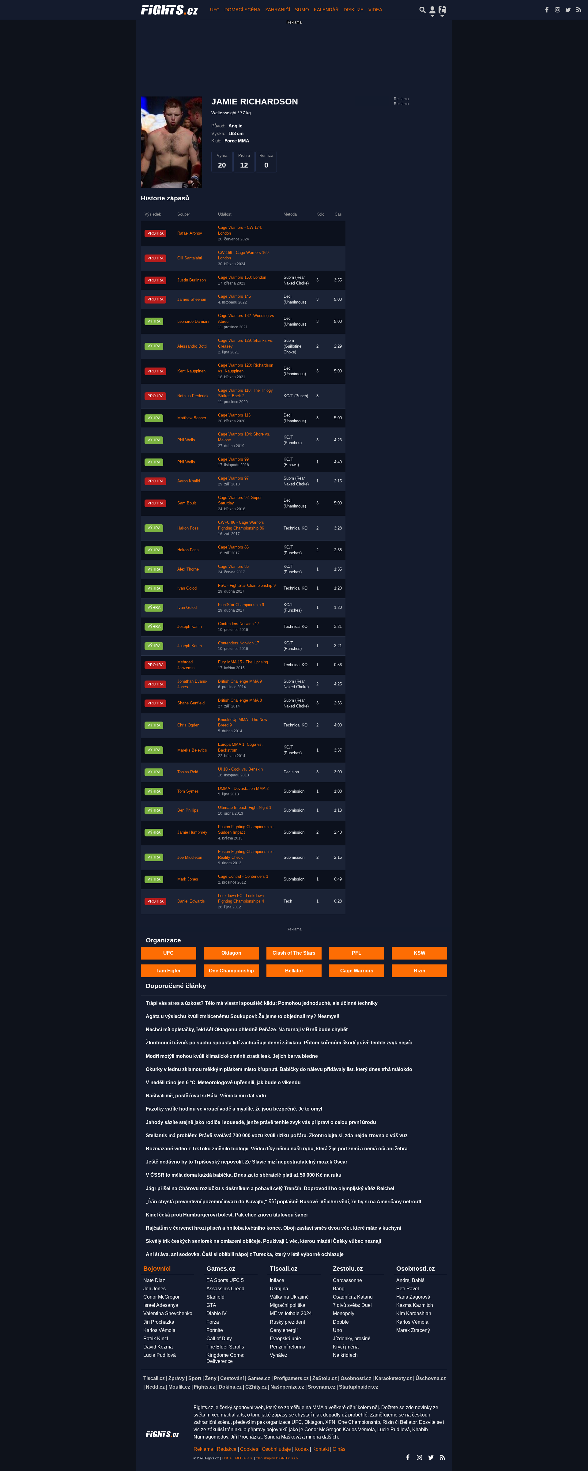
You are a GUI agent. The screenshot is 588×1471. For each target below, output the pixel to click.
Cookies (249, 1449)
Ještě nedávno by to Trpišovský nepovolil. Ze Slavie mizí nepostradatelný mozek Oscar (246, 1161)
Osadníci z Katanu (353, 1296)
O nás (339, 1449)
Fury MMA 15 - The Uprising (243, 662)
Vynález (278, 1355)
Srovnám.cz (321, 1387)
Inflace (277, 1280)
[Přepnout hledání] (423, 9)
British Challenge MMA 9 (240, 681)
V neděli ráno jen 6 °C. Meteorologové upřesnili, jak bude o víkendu (223, 1082)
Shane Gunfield (191, 703)
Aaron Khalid (188, 481)
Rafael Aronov (189, 233)
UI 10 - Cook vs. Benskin (240, 769)
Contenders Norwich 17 (238, 624)
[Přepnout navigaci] (432, 9)
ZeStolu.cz (324, 1378)
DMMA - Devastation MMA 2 (243, 788)
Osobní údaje (276, 1449)
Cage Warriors (356, 970)
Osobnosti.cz (356, 1378)
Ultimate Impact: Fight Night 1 (244, 807)
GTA (211, 1305)
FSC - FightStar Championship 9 (247, 585)
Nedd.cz (155, 1387)
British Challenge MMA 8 (240, 700)
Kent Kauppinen (191, 371)
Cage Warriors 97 (233, 478)
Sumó (302, 9)
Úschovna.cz (431, 1378)
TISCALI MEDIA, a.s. (237, 1458)
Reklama (203, 1449)
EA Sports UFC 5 (225, 1280)
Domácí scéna (242, 9)
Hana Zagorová (413, 1296)
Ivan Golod (187, 588)
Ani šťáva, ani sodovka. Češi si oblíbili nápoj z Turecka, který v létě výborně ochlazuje (245, 1254)
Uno (337, 1330)
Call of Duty (219, 1338)
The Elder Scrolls (225, 1346)
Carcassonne (347, 1280)
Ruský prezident (287, 1322)
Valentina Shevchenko (167, 1313)
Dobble (341, 1322)
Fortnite (214, 1330)
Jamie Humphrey (192, 832)
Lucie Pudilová (159, 1355)
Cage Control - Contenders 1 (243, 876)
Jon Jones (154, 1288)
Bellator (294, 970)
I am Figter (168, 970)
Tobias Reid (187, 772)
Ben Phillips (187, 810)
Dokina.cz (230, 1387)
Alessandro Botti (192, 346)
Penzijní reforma (287, 1346)
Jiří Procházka (158, 1322)
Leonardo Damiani (193, 321)
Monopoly (343, 1313)
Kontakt (321, 1449)
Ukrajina (279, 1288)
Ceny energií (284, 1330)
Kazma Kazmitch (414, 1305)
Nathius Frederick (193, 396)
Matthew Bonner (191, 418)
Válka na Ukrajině (289, 1296)
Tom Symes (188, 791)
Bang (339, 1288)
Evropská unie (285, 1338)
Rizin (419, 970)
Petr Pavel (407, 1288)
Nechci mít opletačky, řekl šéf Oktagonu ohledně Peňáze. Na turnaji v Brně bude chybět (247, 1029)
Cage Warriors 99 (233, 459)
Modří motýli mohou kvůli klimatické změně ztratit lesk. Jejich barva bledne (232, 1056)
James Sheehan (191, 299)
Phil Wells (186, 440)
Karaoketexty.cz (393, 1378)
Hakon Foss (188, 528)
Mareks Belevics (192, 750)
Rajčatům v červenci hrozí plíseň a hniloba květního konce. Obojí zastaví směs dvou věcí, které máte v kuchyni (273, 1228)
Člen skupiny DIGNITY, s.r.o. (277, 1458)
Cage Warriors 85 (233, 566)
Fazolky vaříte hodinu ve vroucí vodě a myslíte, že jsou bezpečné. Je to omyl (234, 1108)
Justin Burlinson (191, 280)
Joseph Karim (189, 626)
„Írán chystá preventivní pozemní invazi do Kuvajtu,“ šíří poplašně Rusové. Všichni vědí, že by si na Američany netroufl (283, 1201)
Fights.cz (204, 1387)
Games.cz (258, 1378)
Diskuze (354, 9)
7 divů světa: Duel (352, 1305)
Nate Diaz (154, 1280)
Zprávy (176, 1378)
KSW (419, 953)
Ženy (211, 1378)
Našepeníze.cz (287, 1387)
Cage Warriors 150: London (242, 277)
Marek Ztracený (413, 1330)
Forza (212, 1322)
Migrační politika (287, 1305)
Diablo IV (216, 1313)
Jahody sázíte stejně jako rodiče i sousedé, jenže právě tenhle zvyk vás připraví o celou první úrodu (261, 1122)
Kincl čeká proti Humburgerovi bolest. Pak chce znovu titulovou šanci (226, 1214)
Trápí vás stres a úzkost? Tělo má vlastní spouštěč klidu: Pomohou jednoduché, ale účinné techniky (262, 1003)
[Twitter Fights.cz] (568, 9)
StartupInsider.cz (358, 1387)
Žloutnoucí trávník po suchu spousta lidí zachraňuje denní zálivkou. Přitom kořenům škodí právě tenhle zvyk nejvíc (279, 1042)
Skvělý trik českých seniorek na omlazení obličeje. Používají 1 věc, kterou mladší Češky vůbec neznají (263, 1241)
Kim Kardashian (413, 1313)
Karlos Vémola (159, 1330)
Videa (375, 9)
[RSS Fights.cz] (578, 9)
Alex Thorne (188, 569)
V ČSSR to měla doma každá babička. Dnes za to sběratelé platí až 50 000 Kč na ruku (243, 1175)
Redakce (226, 1449)
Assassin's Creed (225, 1288)
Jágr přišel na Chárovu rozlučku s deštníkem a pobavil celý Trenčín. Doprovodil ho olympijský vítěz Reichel (270, 1188)
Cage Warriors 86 (233, 547)
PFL (356, 953)
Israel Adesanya (160, 1305)
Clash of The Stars (294, 953)
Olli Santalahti (189, 258)
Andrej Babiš (410, 1280)
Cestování (232, 1378)
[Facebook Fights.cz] (546, 9)
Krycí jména (346, 1346)
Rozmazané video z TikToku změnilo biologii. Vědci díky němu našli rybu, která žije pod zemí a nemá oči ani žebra (277, 1148)
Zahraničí (277, 9)
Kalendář (326, 9)
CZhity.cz (256, 1387)
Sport (194, 1378)
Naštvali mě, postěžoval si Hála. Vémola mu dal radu (206, 1095)
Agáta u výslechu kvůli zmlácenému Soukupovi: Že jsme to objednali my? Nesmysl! (242, 1016)
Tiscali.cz (154, 1378)
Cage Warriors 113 (234, 415)
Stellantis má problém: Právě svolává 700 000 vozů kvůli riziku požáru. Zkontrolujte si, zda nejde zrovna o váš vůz (277, 1135)
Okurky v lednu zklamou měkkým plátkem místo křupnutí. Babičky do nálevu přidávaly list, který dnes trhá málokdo (279, 1069)
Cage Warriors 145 (234, 296)
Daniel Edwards (191, 901)
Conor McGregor (161, 1296)
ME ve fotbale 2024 (291, 1313)
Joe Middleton (189, 857)
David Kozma (158, 1346)
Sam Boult (186, 503)
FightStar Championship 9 (241, 605)
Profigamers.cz (291, 1378)
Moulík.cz (179, 1387)
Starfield (215, 1296)
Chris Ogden (188, 725)
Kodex (302, 1449)
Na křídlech (345, 1355)
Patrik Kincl (155, 1338)
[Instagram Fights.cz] (557, 9)
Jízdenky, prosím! (351, 1338)
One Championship (231, 970)
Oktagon (231, 953)
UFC (215, 9)
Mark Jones (187, 879)
